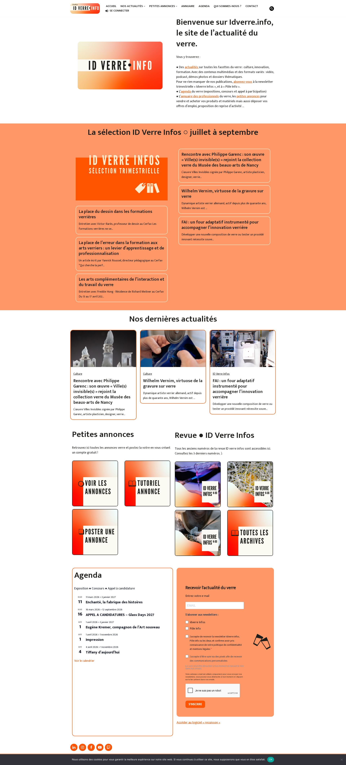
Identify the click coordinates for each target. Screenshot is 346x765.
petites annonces (248, 96)
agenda (186, 91)
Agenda (204, 6)
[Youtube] (99, 747)
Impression (95, 640)
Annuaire (187, 6)
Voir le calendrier (84, 660)
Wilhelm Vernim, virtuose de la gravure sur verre (222, 193)
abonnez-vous (242, 82)
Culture (77, 374)
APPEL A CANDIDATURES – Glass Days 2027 (120, 615)
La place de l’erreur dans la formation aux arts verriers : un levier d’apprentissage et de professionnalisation (121, 248)
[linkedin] (73, 747)
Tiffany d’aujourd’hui (102, 652)
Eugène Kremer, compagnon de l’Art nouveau (123, 627)
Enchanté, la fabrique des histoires (114, 602)
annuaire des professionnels (200, 96)
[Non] (341, 759)
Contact (251, 6)
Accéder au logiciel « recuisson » (198, 722)
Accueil (111, 6)
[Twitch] (108, 747)
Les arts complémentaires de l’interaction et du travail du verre (121, 282)
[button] (144, 6)
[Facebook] (91, 747)
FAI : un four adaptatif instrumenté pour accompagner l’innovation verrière (220, 225)
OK (270, 759)
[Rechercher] (271, 8)
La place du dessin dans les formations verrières (115, 214)
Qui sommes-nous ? (227, 6)
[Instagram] (82, 747)
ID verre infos (221, 374)
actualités (192, 67)
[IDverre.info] (85, 8)
